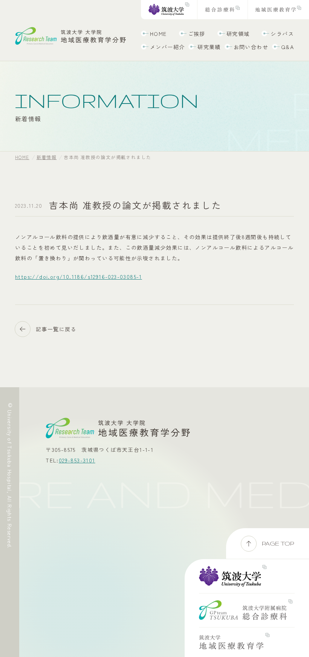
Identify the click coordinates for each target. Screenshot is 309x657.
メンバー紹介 (167, 46)
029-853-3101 (77, 460)
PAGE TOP (278, 543)
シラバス (282, 33)
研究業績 (209, 46)
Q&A (287, 46)
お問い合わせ (251, 46)
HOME (158, 33)
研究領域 (238, 33)
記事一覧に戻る (56, 329)
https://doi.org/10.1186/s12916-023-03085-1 (78, 276)
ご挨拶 (196, 33)
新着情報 (47, 157)
